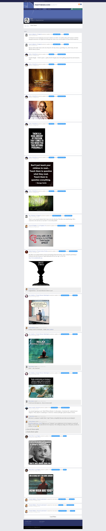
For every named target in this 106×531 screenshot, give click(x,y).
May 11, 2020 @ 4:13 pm (33, 45)
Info (36, 9)
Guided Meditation (70, 505)
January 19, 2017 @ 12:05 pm (34, 296)
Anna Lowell (32, 407)
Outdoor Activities (56, 34)
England (40, 34)
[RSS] (79, 4)
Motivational (51, 54)
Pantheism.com (42, 5)
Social (49, 9)
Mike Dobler (31, 366)
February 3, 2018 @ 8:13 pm (34, 97)
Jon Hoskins (32, 295)
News (40, 9)
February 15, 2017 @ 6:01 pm (34, 226)
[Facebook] (81, 4)
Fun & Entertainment (61, 225)
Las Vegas (37, 436)
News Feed (41, 522)
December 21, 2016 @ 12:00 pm (34, 500)
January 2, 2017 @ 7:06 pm (34, 408)
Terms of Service (28, 522)
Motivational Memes (61, 54)
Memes (65, 436)
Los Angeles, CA (42, 225)
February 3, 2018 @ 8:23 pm (34, 55)
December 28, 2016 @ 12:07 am (35, 437)
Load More (53, 517)
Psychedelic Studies (68, 215)
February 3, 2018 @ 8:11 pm (34, 125)
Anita (30, 54)
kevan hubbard (32, 34)
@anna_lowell (38, 423)
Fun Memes (72, 225)
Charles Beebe (31, 288)
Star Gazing (66, 34)
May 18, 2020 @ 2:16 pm (33, 35)
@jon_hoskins (50, 329)
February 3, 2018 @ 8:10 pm (34, 158)
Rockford (35, 54)
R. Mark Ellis (31, 416)
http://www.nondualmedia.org (35, 258)
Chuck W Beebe (33, 225)
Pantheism (79, 9)
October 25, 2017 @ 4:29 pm (34, 216)
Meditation (61, 505)
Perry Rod (31, 436)
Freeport (39, 215)
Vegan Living (72, 499)
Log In (34, 1)
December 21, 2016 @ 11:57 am (34, 506)
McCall (38, 407)
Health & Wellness (62, 499)
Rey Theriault (32, 215)
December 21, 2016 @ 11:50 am (34, 512)
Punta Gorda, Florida (42, 251)
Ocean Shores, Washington (43, 295)
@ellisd (31, 423)
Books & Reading (62, 251)
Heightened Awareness (57, 215)
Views (44, 9)
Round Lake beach (42, 499)
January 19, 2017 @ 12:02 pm (34, 374)
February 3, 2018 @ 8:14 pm (34, 65)
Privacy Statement (28, 523)
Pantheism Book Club (73, 251)
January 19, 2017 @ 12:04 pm (34, 335)
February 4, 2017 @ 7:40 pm (34, 252)
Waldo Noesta (32, 251)
